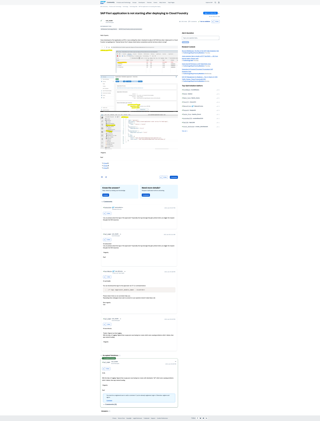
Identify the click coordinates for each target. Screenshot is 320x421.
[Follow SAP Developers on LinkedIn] (206, 418)
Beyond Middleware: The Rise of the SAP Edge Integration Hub (200, 51)
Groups (134, 2)
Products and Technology (123, 2)
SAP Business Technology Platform (109, 29)
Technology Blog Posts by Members (194, 53)
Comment (174, 177)
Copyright (129, 418)
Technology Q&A (133, 6)
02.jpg (105, 168)
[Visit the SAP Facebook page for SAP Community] (197, 418)
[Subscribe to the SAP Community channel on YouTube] (203, 418)
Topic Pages (171, 2)
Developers (141, 2)
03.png (105, 165)
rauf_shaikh (109, 20)
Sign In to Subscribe (210, 13)
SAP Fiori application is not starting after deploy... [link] (150, 6)
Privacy (114, 418)
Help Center (162, 2)
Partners (149, 2)
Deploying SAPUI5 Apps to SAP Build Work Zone (196, 64)
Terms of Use (121, 418)
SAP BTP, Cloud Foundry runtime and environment (130, 29)
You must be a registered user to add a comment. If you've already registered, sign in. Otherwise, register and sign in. (137, 396)
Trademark (146, 418)
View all (184, 131)
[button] (212, 21)
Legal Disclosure (137, 418)
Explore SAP (209, 2)
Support (153, 418)
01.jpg (105, 163)
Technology (125, 6)
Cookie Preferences (162, 418)
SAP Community (104, 6)
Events (155, 2)
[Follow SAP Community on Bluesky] (200, 418)
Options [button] (218, 13)
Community (110, 2)
